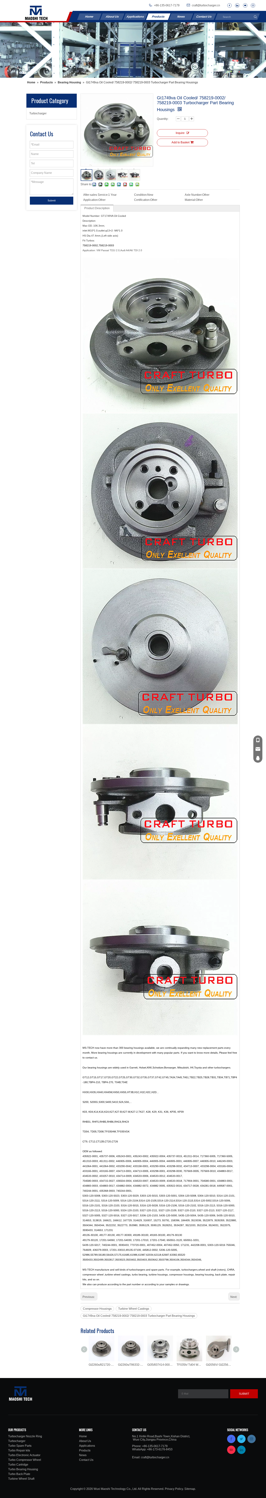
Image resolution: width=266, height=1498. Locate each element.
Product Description (97, 208)
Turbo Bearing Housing (23, 1469)
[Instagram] (253, 5)
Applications (135, 16)
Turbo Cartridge (18, 1464)
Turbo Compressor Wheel (24, 1459)
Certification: (142, 199)
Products (158, 16)
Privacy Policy (174, 1488)
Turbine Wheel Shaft (21, 1478)
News (181, 16)
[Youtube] (245, 5)
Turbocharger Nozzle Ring (25, 1436)
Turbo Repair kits (19, 1450)
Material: (190, 199)
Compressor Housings (97, 1308)
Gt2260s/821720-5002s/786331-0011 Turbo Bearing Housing (101, 1364)
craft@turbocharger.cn (155, 1457)
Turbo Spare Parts (19, 1445)
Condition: (140, 194)
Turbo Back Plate (19, 1474)
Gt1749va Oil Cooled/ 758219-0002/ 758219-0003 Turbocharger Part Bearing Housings (139, 1315)
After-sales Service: (95, 194)
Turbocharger (38, 113)
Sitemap (189, 1488)
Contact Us (204, 16)
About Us (112, 16)
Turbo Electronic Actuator (24, 1455)
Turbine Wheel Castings (133, 1308)
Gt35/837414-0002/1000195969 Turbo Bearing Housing (160, 1364)
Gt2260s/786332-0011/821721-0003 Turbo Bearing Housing (131, 1364)
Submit (52, 200)
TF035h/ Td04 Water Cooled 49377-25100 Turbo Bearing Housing (189, 1364)
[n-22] (133, 50)
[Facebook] (229, 5)
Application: (90, 199)
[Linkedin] (237, 5)
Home (89, 16)
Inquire (180, 132)
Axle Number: (193, 194)
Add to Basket (180, 142)
